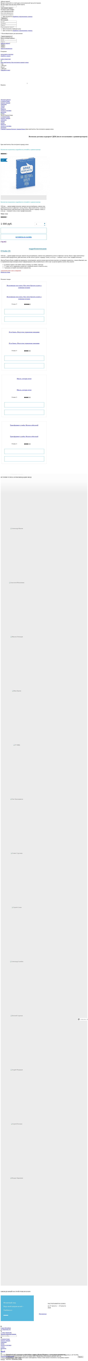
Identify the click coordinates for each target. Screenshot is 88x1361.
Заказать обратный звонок (8, 1334)
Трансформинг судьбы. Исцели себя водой (24, 425)
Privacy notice (83, 1019)
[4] (5, 153)
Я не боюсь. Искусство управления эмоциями (24, 332)
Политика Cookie (17, 1359)
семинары (4, 104)
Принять (80, 1357)
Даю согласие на (17, 16)
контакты (3, 112)
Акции (3, 106)
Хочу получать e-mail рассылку (12, 29)
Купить (24, 312)
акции (2, 1343)
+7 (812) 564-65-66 (6, 1332)
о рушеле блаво (5, 101)
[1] (1, 153)
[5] (6, 153)
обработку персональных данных (22, 16)
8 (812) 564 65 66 (5, 59)
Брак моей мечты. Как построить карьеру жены (15, 62)
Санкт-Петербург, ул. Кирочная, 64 (6, 1328)
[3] (4, 153)
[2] (2, 153)
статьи (2, 107)
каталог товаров (5, 103)
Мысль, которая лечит (24, 379)
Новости (3, 109)
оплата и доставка (6, 110)
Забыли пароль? (5, 43)
